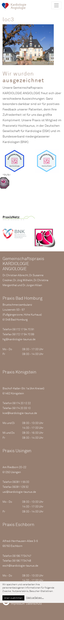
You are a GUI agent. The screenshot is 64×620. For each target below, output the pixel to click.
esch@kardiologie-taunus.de (20, 565)
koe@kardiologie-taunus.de (20, 413)
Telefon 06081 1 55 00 (16, 482)
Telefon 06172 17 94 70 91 (18, 329)
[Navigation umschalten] (56, 5)
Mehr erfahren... (35, 598)
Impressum (18, 603)
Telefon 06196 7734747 (17, 556)
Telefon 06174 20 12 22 (17, 403)
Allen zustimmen (13, 598)
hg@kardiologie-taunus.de (19, 339)
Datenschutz (34, 603)
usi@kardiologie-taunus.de (19, 492)
